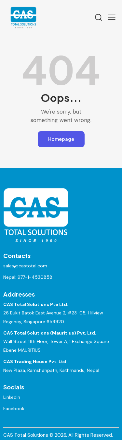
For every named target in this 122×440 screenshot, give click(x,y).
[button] (111, 17)
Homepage (61, 139)
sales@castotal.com (25, 266)
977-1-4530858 (35, 277)
